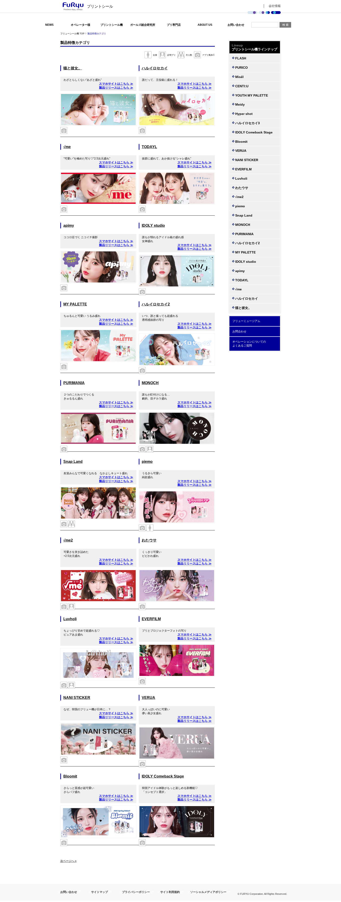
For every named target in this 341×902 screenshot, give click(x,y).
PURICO (241, 67)
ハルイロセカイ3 (247, 123)
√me (67, 147)
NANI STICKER (76, 698)
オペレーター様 (80, 24)
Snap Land (73, 462)
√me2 (68, 540)
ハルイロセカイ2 (156, 304)
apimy (68, 225)
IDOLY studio (153, 225)
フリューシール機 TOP (72, 33)
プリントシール (100, 6)
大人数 (189, 55)
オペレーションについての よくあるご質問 (249, 343)
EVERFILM (151, 619)
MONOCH (150, 383)
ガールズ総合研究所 (142, 24)
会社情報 (275, 6)
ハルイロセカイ (155, 68)
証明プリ (171, 55)
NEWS (49, 24)
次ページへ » (68, 861)
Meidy (240, 104)
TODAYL (149, 147)
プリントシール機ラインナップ (254, 47)
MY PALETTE (75, 304)
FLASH (240, 58)
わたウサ (149, 540)
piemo (147, 462)
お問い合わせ (236, 24)
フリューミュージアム (246, 321)
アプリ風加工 (208, 55)
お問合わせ (239, 331)
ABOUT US (205, 24)
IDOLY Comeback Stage (163, 776)
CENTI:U (241, 86)
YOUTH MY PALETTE (251, 95)
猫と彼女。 (72, 68)
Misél (239, 77)
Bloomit (70, 776)
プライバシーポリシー (136, 892)
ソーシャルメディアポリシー (208, 892)
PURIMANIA (74, 383)
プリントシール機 (111, 24)
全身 (155, 55)
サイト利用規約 (170, 892)
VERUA (148, 698)
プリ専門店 (174, 24)
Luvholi (70, 619)
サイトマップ (99, 892)
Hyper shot (244, 114)
